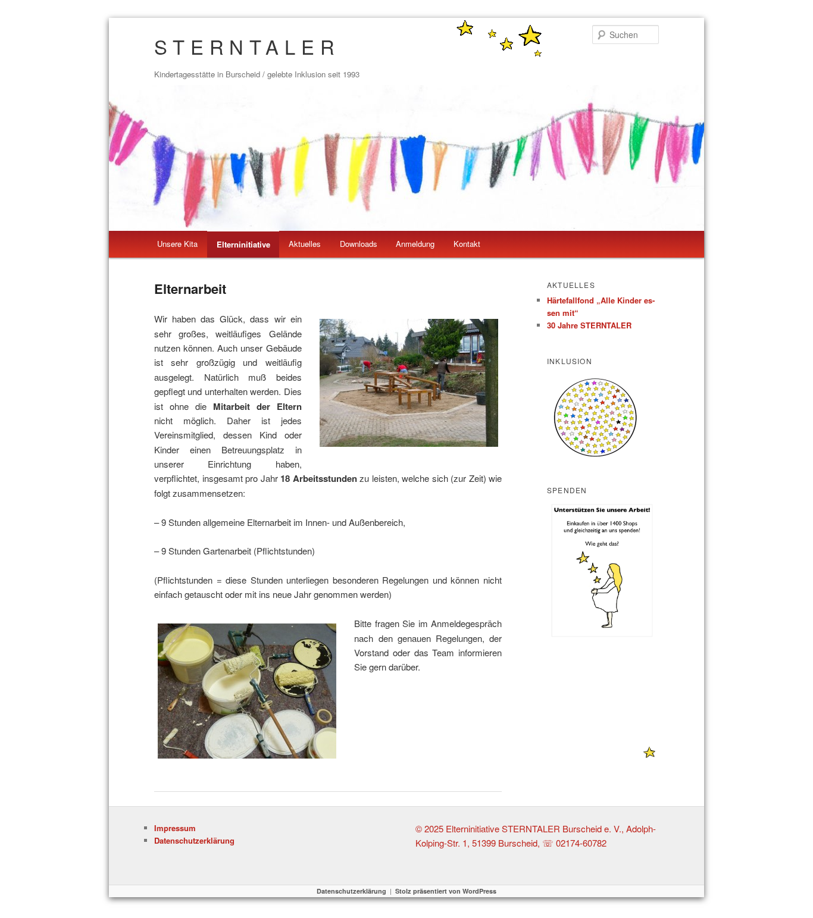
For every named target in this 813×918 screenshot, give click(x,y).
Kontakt (467, 243)
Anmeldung (415, 243)
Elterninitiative (243, 244)
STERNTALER (247, 46)
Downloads (358, 243)
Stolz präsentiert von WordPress (445, 890)
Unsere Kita (177, 243)
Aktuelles (305, 243)
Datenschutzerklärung (194, 840)
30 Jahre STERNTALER (589, 325)
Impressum (175, 828)
